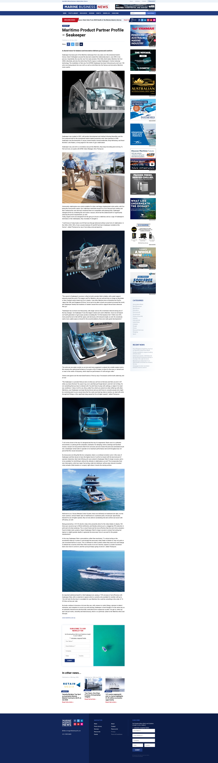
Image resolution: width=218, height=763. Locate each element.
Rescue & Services (138, 330)
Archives (137, 1)
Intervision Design (139, 756)
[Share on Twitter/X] (72, 44)
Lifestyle (135, 324)
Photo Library (73, 13)
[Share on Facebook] (68, 44)
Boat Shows (136, 308)
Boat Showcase (137, 306)
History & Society (138, 316)
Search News (150, 13)
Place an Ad (152, 1)
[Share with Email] (77, 44)
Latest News (136, 322)
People (135, 326)
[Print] (81, 44)
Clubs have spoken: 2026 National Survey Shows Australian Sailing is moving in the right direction (143, 357)
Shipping (135, 332)
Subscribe (115, 13)
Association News (138, 304)
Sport (134, 334)
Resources (83, 13)
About (131, 1)
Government (136, 314)
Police (135, 328)
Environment (136, 312)
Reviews (91, 13)
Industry (135, 318)
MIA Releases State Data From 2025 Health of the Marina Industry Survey (142, 362)
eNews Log (106, 13)
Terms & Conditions (116, 734)
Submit (69, 660)
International (136, 320)
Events (98, 13)
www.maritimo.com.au (68, 618)
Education (136, 310)
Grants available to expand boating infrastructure (143, 353)
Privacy (113, 731)
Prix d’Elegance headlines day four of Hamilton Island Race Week (143, 349)
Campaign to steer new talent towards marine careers (141, 366)
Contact (144, 1)
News (64, 13)
